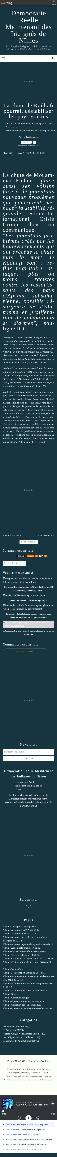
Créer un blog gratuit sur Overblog (18, 1073)
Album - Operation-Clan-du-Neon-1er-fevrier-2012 (28, 1008)
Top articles (36, 1073)
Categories (10, 127)
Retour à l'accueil (28, 542)
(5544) (16, 1026)
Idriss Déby (9, 379)
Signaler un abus (11, 1076)
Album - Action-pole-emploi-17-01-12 (22, 948)
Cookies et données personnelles (26, 1080)
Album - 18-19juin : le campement (19, 926)
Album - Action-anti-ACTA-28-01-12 (21, 930)
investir (31, 413)
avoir (32, 351)
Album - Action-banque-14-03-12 (19, 933)
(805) (21, 1041)
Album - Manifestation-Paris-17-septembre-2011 (27, 990)
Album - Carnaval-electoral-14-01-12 (21, 955)
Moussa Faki (15, 395)
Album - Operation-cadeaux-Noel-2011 (22, 1005)
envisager (41, 344)
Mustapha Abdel (27, 379)
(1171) (21, 1037)
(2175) (13, 1030)
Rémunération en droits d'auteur (38, 1076)
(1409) (24, 1033)
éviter (39, 417)
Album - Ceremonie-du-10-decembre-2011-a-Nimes (28, 958)
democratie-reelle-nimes (33, 802)
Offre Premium (8, 1080)
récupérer (46, 413)
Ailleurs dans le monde (28, 137)
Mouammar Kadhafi (28, 178)
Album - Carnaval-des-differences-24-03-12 (24, 951)
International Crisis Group (28, 218)
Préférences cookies (46, 1080)
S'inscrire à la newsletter (14, 563)
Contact (45, 1073)
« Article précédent (12, 535)
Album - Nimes (10, 994)
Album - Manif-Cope (13, 969)
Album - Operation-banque (16, 997)
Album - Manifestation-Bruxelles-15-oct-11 (24, 972)
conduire (18, 359)
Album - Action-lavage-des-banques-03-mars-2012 (28, 944)
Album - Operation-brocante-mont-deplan (23, 1001)
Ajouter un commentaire (26, 651)
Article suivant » (46, 535)
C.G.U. (22, 1076)
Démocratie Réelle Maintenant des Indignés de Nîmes (28, 26)
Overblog (45, 1061)
